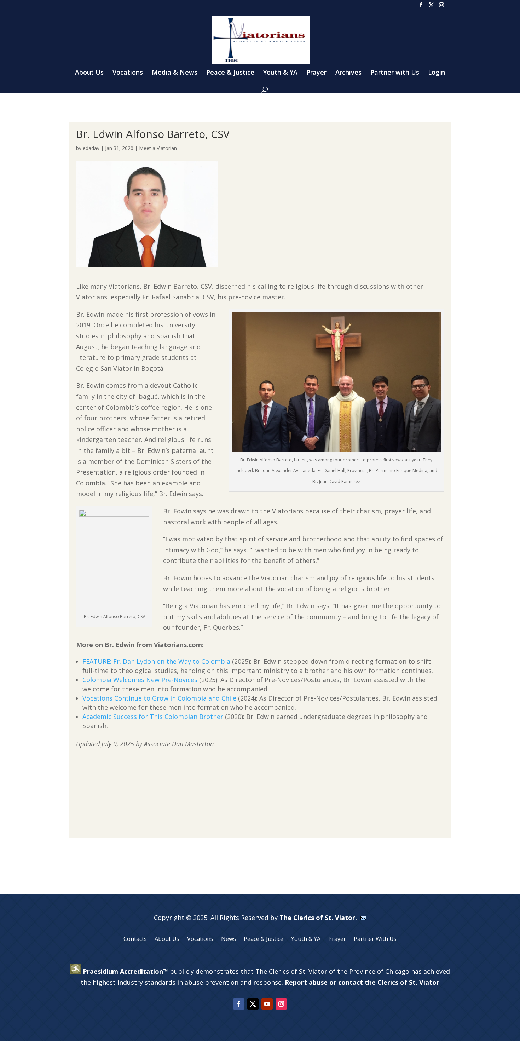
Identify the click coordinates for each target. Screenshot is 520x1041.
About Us (89, 73)
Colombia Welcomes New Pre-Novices (139, 679)
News (228, 939)
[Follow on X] (253, 1004)
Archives (348, 73)
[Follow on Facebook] (238, 1004)
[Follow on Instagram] (281, 1004)
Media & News (174, 73)
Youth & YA (280, 73)
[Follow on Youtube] (267, 1004)
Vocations (127, 73)
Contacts (135, 939)
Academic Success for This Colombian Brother (152, 716)
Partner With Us (375, 939)
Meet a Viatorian (158, 148)
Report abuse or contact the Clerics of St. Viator (362, 982)
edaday (91, 148)
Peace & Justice (230, 73)
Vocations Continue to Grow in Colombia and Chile (159, 698)
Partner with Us (394, 73)
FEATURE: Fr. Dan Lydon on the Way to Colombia (156, 661)
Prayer (316, 73)
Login (436, 73)
